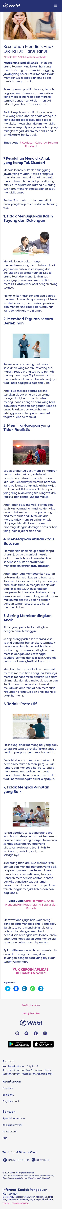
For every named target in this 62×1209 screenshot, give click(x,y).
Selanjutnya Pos (31, 1013)
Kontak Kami (9, 1132)
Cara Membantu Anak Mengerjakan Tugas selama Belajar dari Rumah (31, 905)
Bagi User (7, 1088)
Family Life (11, 57)
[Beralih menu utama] (55, 5)
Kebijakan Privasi (11, 1125)
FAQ (4, 1138)
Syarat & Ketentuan (13, 1118)
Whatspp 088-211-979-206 (15, 1204)
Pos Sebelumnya (31, 1005)
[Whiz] (11, 5)
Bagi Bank (8, 1095)
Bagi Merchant (10, 1101)
